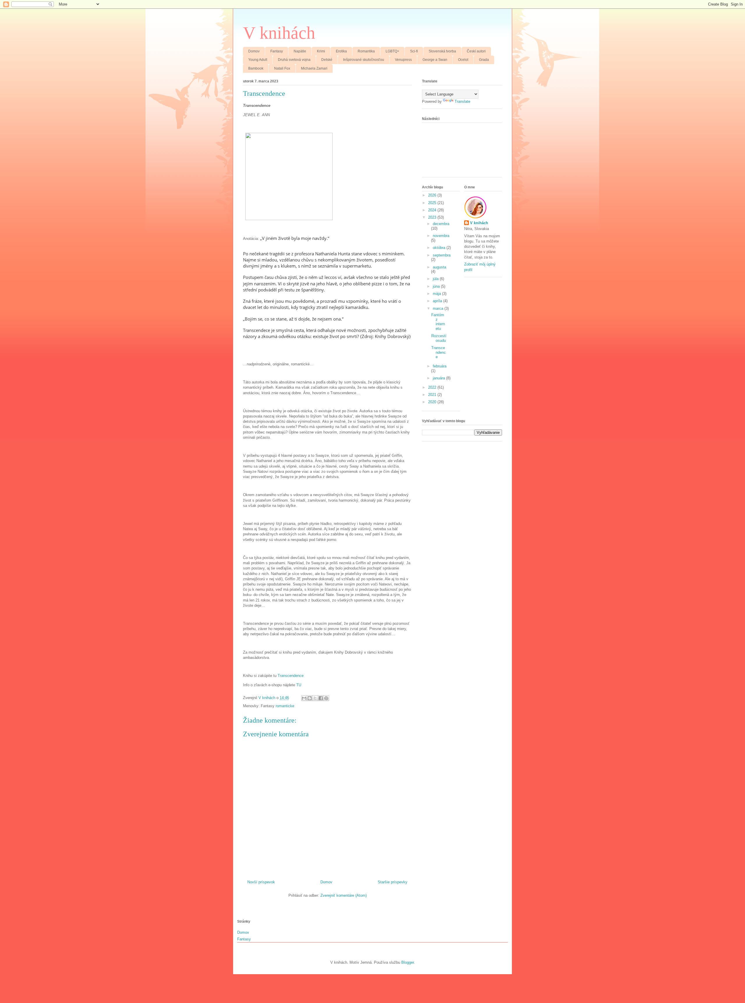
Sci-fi (414, 51)
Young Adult (257, 60)
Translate (462, 101)
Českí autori (476, 51)
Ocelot (463, 60)
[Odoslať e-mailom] (304, 698)
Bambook (255, 68)
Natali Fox (282, 68)
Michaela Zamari (314, 68)
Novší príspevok (261, 882)
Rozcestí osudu (438, 338)
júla (436, 279)
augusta (439, 267)
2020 (432, 402)
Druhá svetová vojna (294, 60)
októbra (439, 247)
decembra (441, 224)
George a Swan (435, 60)
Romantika (366, 51)
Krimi (321, 51)
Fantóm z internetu (438, 322)
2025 (432, 203)
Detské (326, 60)
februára (439, 366)
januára (439, 378)
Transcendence (291, 675)
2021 (432, 394)
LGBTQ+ (392, 51)
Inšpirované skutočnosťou (363, 60)
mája (437, 293)
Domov (254, 51)
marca (438, 308)
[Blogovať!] (310, 698)
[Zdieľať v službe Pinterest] (326, 698)
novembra (441, 235)
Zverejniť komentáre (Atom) (343, 895)
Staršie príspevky (392, 882)
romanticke (285, 706)
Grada (484, 60)
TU (298, 685)
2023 (432, 217)
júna (437, 286)
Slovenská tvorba (442, 51)
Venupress (403, 60)
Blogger (407, 962)
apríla (438, 301)
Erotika (341, 51)
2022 (432, 387)
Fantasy (276, 51)
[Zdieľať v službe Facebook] (321, 698)
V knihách (279, 33)
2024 (432, 210)
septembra (441, 255)
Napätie (300, 51)
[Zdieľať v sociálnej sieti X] (315, 698)
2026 (432, 195)
